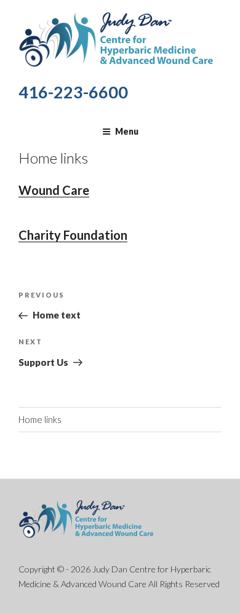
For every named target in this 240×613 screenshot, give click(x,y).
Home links (40, 419)
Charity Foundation (72, 234)
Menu (126, 131)
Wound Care (53, 190)
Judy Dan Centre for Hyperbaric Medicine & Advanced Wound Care (116, 38)
